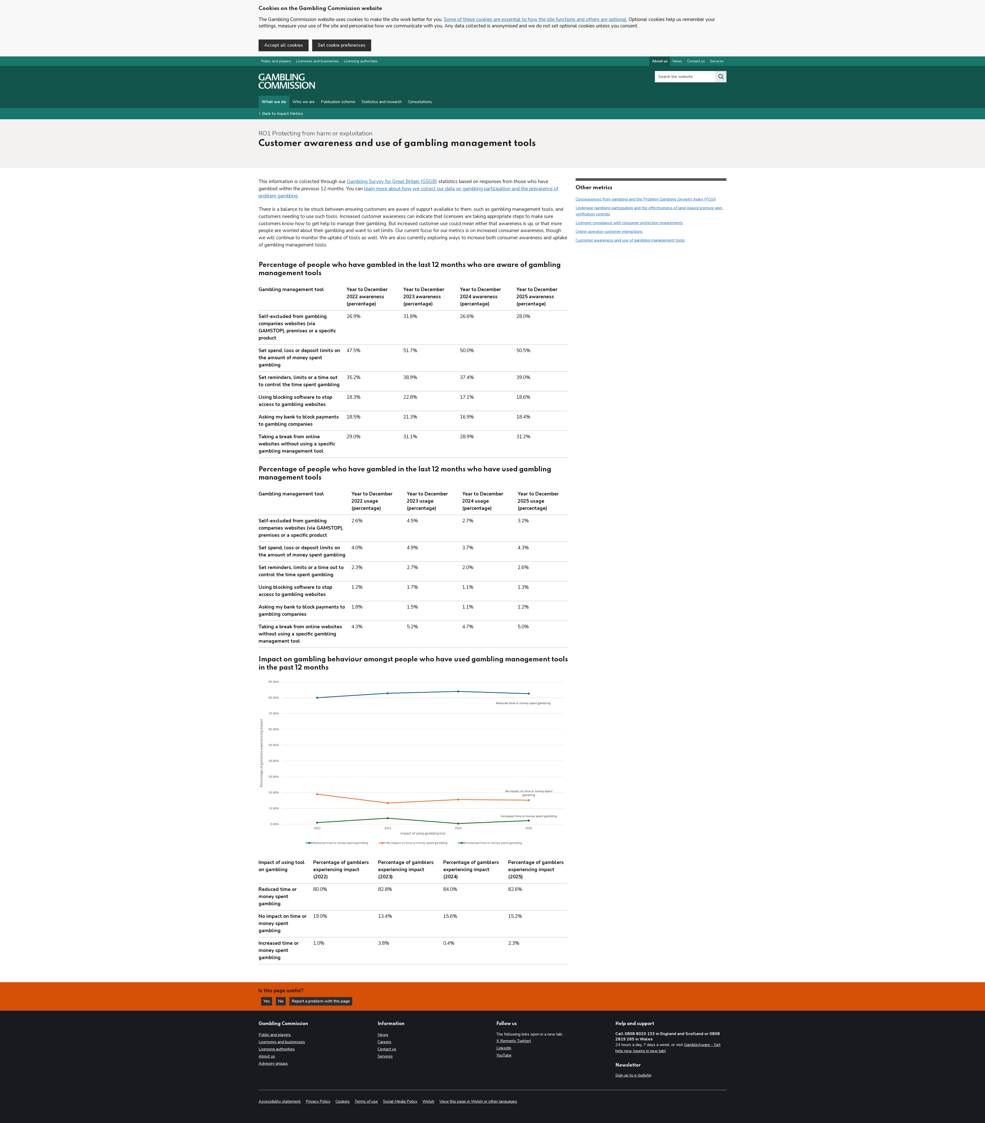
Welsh (428, 1101)
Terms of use (366, 1101)
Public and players (276, 61)
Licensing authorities (361, 61)
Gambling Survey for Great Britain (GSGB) (392, 181)
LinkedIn (503, 1048)
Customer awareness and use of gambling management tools (630, 240)
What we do (274, 102)
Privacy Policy (318, 1101)
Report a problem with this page (321, 1001)
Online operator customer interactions (609, 231)
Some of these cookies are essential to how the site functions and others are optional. (535, 19)
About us (659, 61)
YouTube (503, 1055)
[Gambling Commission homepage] (287, 87)
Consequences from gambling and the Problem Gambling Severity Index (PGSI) (646, 199)
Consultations (420, 102)
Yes (267, 1001)
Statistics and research (381, 102)
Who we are (303, 102)
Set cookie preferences (342, 45)
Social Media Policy (400, 1101)
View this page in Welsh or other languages (478, 1101)
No (282, 1001)
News (677, 61)
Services (717, 61)
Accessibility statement (280, 1101)
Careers (384, 1042)
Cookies (343, 1101)
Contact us (696, 61)
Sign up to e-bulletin (633, 1075)
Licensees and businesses (317, 61)
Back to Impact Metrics (282, 113)
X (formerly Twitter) (513, 1041)
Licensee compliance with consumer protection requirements (629, 223)
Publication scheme (338, 102)
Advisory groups (273, 1063)
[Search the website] (720, 76)
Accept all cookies (283, 45)
